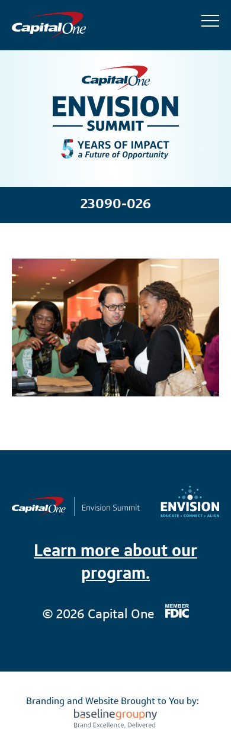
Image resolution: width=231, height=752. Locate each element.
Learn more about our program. (115, 563)
